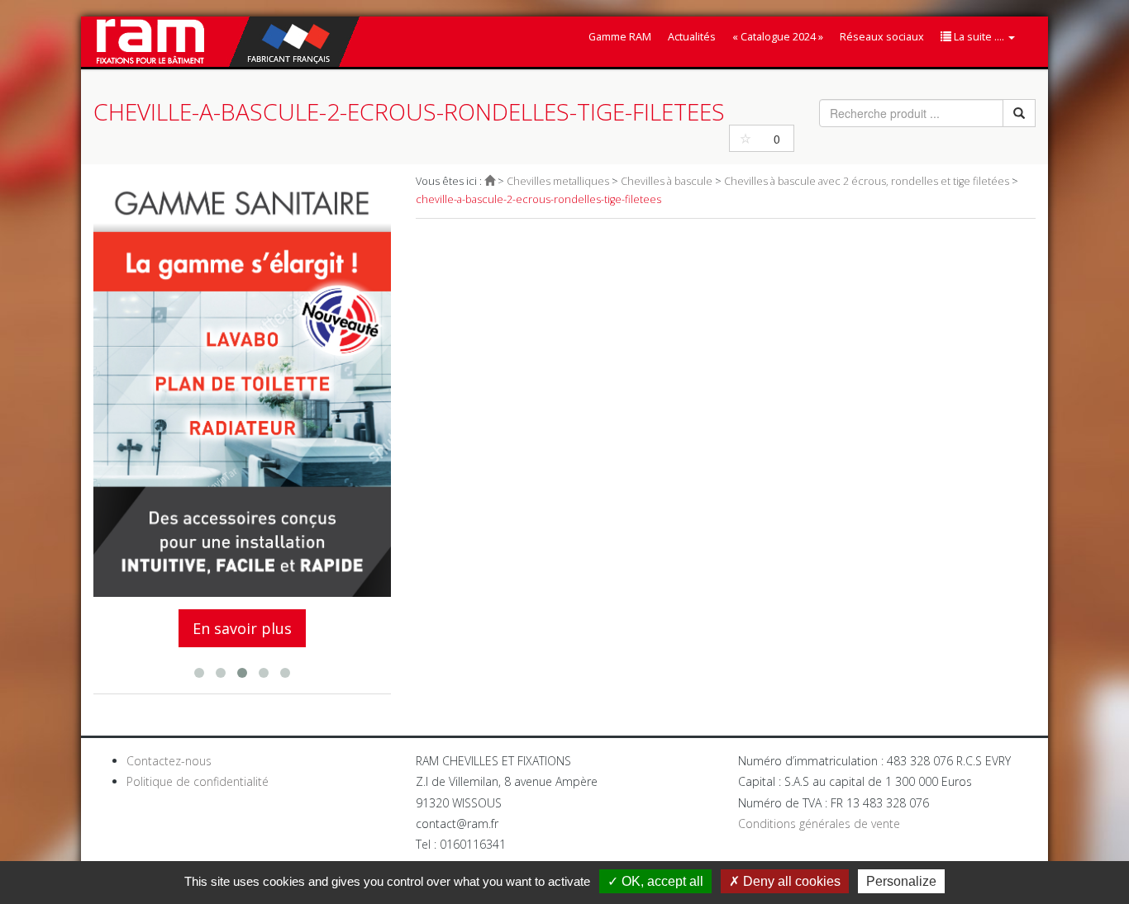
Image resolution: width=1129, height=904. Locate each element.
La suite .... (979, 37)
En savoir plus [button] (242, 628)
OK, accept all (660, 881)
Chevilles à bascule (666, 181)
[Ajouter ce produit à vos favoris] (745, 138)
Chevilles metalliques (558, 181)
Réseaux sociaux (882, 37)
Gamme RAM (619, 37)
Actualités (692, 37)
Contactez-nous (169, 761)
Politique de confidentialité (197, 781)
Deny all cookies (790, 881)
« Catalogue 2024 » (777, 37)
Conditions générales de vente (819, 823)
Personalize (901, 881)
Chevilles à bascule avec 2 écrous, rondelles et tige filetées (866, 181)
